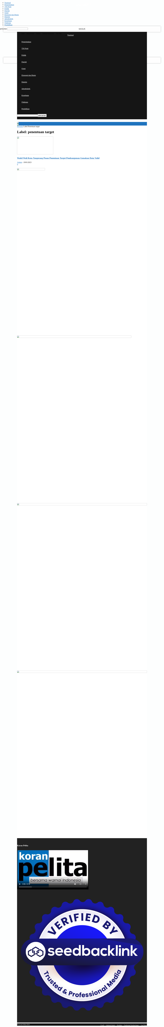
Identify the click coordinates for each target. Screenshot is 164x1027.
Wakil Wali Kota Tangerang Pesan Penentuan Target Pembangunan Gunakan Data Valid (58, 158)
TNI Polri (7, 7)
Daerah (7, 11)
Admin (19, 162)
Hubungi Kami (30, 33)
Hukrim (7, 17)
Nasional (7, 3)
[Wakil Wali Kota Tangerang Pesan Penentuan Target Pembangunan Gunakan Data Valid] (35, 154)
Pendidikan (8, 25)
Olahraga (7, 23)
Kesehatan (8, 21)
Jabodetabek (8, 19)
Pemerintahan (9, 5)
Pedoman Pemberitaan (48, 33)
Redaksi (38, 33)
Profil (23, 33)
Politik (6, 9)
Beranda (20, 126)
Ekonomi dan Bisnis (11, 15)
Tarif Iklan (59, 33)
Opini (6, 13)
